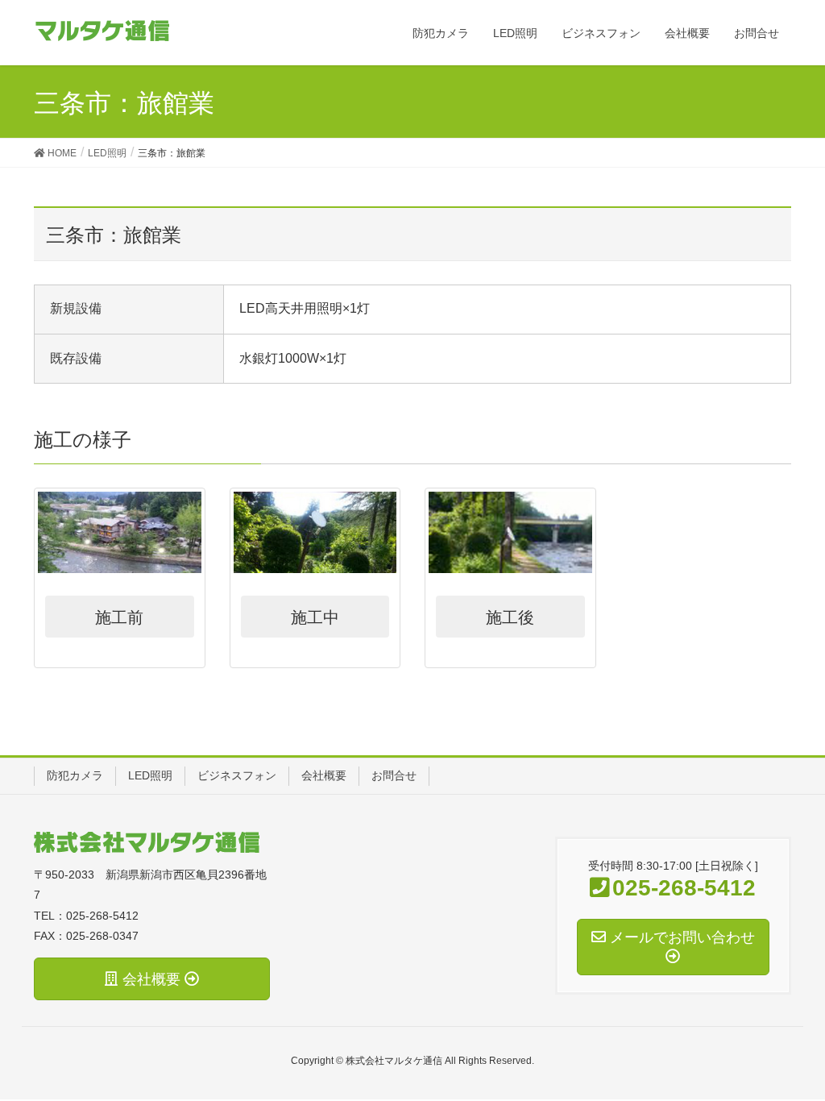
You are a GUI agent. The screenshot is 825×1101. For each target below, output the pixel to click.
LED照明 (150, 775)
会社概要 (323, 775)
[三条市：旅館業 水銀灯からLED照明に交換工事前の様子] (119, 532)
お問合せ (394, 775)
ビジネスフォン (236, 775)
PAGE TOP (808, 1046)
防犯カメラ (75, 775)
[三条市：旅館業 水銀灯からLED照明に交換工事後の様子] (510, 532)
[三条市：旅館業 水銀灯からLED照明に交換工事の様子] (315, 532)
